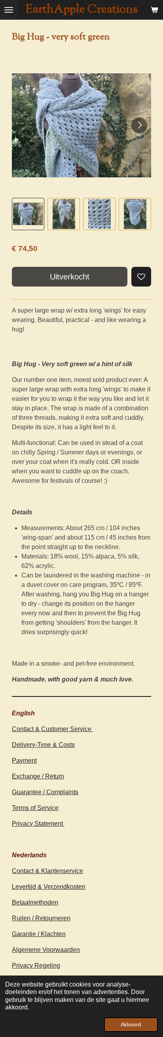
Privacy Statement (38, 823)
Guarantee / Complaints (45, 792)
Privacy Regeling (36, 965)
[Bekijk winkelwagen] (154, 10)
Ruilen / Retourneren (41, 918)
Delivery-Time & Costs (43, 744)
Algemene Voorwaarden (46, 949)
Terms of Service (35, 807)
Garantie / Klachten (39, 934)
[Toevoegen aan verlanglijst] (141, 277)
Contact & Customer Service (52, 729)
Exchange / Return (38, 776)
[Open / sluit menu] (8, 10)
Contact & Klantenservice (47, 871)
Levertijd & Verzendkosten (48, 886)
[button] (28, 214)
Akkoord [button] (131, 1024)
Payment (24, 760)
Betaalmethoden (35, 902)
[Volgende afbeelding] (139, 125)
